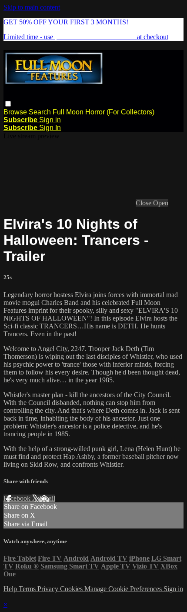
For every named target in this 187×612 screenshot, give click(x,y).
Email (47, 498)
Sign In (50, 127)
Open (160, 203)
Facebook (17, 498)
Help (11, 588)
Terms (28, 588)
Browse (16, 112)
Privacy (48, 588)
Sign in (50, 120)
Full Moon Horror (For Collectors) (103, 112)
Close (144, 203)
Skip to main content (31, 7)
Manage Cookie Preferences (124, 588)
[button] (8, 104)
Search (41, 112)
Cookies (72, 588)
